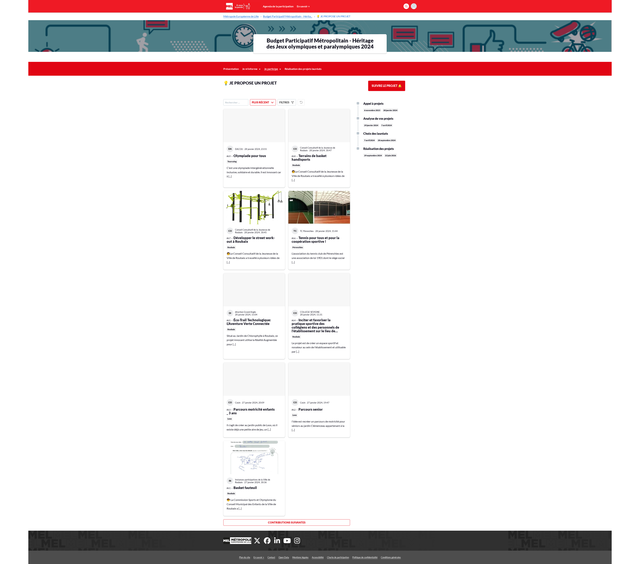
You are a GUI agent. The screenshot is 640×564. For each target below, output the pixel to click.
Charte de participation (338, 557)
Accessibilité (318, 557)
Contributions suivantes (287, 522)
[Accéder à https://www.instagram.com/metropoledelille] (297, 540)
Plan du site (244, 557)
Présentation (231, 68)
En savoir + (303, 6)
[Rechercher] (406, 6)
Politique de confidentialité (365, 557)
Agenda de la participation (278, 6)
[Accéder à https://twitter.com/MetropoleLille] (257, 540)
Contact (271, 557)
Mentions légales (300, 557)
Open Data (283, 557)
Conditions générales (391, 557)
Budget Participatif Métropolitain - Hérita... (287, 16)
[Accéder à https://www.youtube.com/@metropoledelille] (287, 540)
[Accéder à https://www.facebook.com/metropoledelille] (267, 540)
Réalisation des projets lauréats (303, 68)
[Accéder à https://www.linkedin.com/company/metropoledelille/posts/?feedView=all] (277, 540)
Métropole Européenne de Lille (241, 16)
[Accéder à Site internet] (237, 540)
